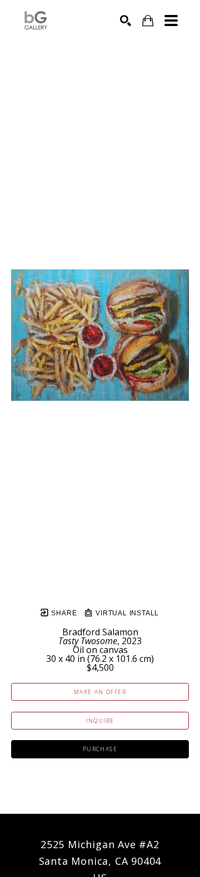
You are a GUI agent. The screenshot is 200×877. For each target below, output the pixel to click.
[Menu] (171, 20)
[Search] (125, 20)
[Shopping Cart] (147, 20)
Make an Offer (100, 692)
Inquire (100, 721)
